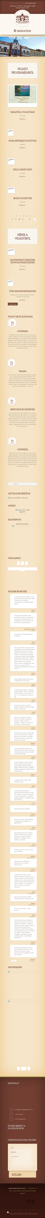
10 (19, 219)
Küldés (16, 1174)
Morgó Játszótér (22, 198)
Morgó (23, 8)
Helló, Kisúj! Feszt (22, 169)
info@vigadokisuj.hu (30, 3)
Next (15, 960)
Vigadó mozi (13, 6)
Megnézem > (22, 119)
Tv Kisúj (19, 6)
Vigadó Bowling (25, 1191)
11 (22, 219)
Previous (12, 960)
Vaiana (22, 371)
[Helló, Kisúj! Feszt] (11, 161)
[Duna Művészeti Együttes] (11, 133)
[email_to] (33, 1202)
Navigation (24, 31)
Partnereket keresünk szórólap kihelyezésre (22, 261)
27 (29, 219)
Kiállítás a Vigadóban (23, 111)
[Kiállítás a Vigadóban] (22, 96)
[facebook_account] (28, 1202)
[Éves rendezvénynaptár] (10, 283)
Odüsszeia (22, 331)
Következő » (34, 219)
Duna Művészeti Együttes (22, 140)
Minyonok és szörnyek (22, 409)
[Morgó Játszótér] (11, 190)
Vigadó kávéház (27, 6)
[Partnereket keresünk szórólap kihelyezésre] (11, 252)
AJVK (27, 8)
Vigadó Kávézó (17, 1191)
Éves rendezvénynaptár (22, 291)
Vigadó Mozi (31, 1188)
